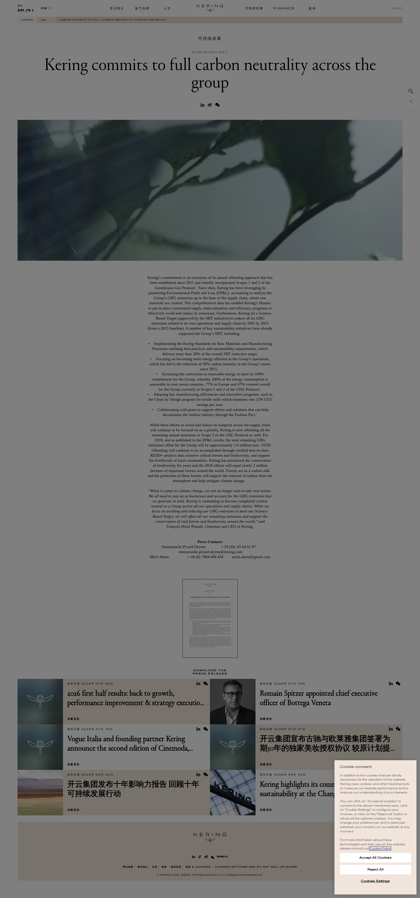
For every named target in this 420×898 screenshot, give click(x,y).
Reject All (376, 869)
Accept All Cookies (375, 857)
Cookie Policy (380, 848)
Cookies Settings (375, 881)
